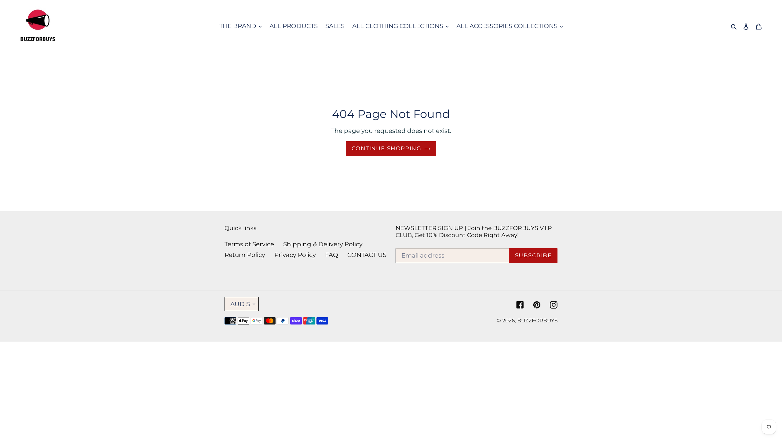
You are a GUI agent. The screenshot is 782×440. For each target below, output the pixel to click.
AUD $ (240, 304)
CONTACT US (366, 254)
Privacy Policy (295, 254)
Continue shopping (386, 148)
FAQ (331, 254)
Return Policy (245, 254)
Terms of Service (249, 244)
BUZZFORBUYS (537, 320)
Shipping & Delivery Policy (323, 244)
